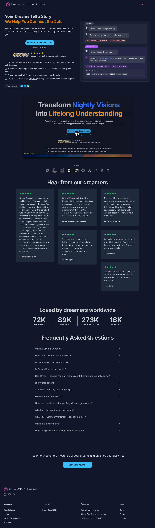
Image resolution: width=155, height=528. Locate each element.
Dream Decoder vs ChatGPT (91, 518)
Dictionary (40, 4)
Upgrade (33, 78)
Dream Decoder (33, 489)
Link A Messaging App (12, 518)
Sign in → (145, 4)
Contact (123, 518)
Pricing (31, 4)
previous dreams (107, 58)
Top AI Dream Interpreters (91, 510)
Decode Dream (9, 510)
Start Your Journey (77, 465)
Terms (122, 510)
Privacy (122, 514)
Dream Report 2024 (49, 510)
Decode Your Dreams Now (40, 42)
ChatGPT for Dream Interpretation (93, 514)
